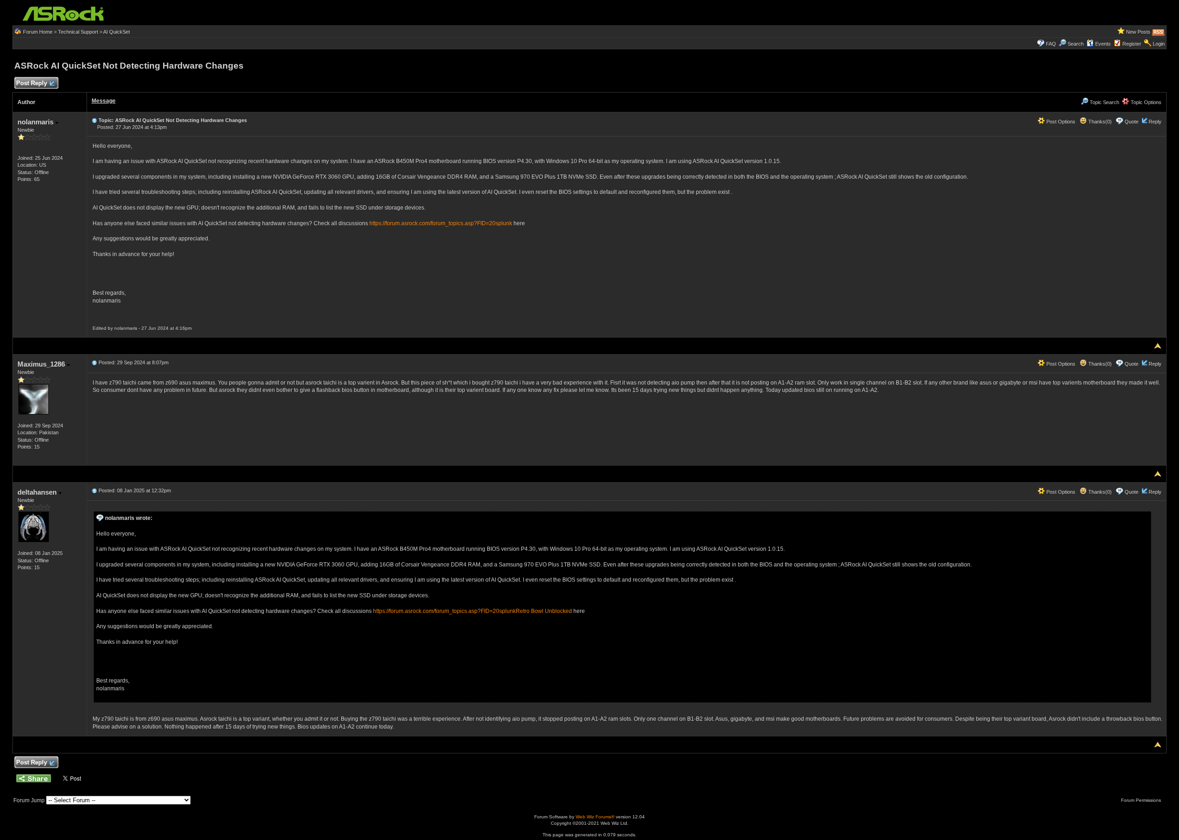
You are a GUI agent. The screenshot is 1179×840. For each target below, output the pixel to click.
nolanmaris (36, 122)
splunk (504, 223)
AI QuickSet (116, 32)
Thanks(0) (1099, 121)
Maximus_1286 (42, 364)
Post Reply (31, 83)
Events (1103, 44)
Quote (1131, 121)
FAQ (1051, 44)
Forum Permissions (1141, 800)
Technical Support (78, 32)
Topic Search (1103, 102)
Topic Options (1145, 102)
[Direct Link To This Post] (94, 120)
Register (1131, 44)
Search (1076, 44)
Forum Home (38, 32)
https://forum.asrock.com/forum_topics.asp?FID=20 (432, 223)
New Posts (1138, 32)
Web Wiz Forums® (595, 816)
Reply (1155, 121)
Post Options (1060, 121)
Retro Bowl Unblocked (544, 611)
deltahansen (38, 492)
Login (1159, 44)
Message (104, 101)
